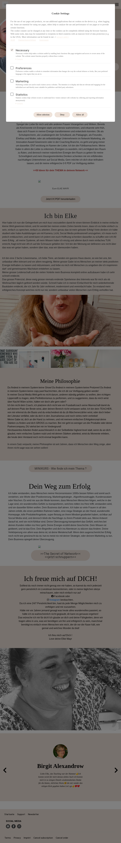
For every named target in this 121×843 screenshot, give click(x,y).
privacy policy (63, 37)
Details (20, 59)
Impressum (44, 40)
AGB (12, 40)
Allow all (80, 115)
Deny (62, 115)
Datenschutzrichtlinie (27, 40)
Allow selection (42, 115)
